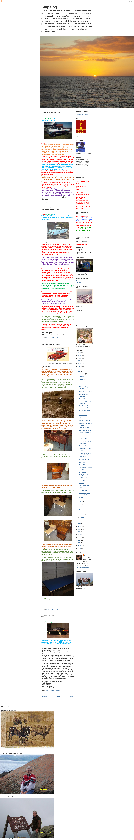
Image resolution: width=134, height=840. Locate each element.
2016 (79, 526)
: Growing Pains (83, 417)
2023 (79, 361)
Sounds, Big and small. (85, 420)
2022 (79, 363)
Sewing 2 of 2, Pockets (85, 475)
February (82, 514)
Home (58, 696)
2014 (79, 532)
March (81, 512)
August (81, 384)
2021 (79, 366)
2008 (79, 548)
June (80, 504)
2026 (79, 352)
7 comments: (58, 609)
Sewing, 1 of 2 (83, 477)
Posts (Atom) (52, 700)
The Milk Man (82, 472)
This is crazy (46, 617)
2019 (79, 371)
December (82, 374)
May (80, 506)
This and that (82, 465)
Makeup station (83, 497)
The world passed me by (50, 209)
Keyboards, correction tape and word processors (85, 454)
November (82, 376)
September (82, 382)
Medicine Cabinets (84, 427)
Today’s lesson (83, 415)
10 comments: (58, 202)
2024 (79, 358)
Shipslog (49, 7)
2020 (79, 369)
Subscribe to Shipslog (82, 114)
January (81, 517)
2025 (79, 355)
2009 (79, 545)
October (81, 379)
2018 (79, 521)
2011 (79, 540)
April (80, 509)
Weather (81, 483)
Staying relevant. (83, 490)
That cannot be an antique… (51, 344)
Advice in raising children (50, 112)
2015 (79, 529)
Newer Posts (44, 696)
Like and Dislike (83, 462)
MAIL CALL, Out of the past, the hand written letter (85, 432)
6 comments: (58, 337)
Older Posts (71, 696)
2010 (79, 543)
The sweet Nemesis (84, 446)
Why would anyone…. (85, 459)
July (80, 501)
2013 (79, 534)
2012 (79, 537)
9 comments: (58, 690)
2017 (79, 524)
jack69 (86, 555)
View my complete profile (82, 567)
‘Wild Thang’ (82, 480)
